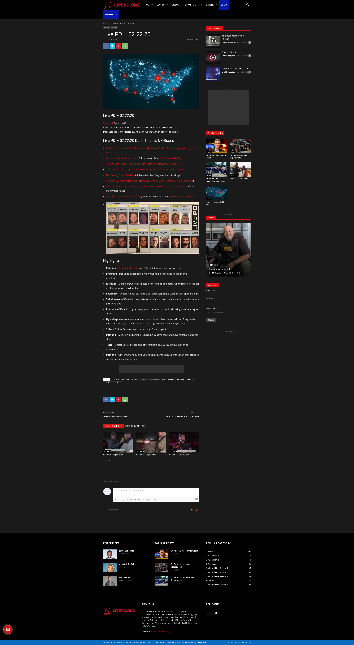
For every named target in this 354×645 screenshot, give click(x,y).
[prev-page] (105, 460)
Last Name (211, 298)
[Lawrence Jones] (110, 554)
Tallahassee (109, 383)
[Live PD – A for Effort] (240, 169)
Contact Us (246, 642)
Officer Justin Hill (172, 163)
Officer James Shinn (175, 186)
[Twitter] (112, 46)
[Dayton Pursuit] (213, 57)
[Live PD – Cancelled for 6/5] (216, 193)
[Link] (147, 499)
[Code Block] (143, 499)
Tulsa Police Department (119, 169)
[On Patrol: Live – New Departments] (240, 146)
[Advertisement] (151, 369)
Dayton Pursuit (229, 52)
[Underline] (124, 499)
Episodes (145, 379)
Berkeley (125, 379)
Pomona (171, 379)
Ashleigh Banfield (127, 564)
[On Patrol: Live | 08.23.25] (184, 442)
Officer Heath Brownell (170, 169)
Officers (210, 4)
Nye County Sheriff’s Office (120, 175)
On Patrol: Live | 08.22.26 (235, 68)
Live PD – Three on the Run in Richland (182, 416)
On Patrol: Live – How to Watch (184, 551)
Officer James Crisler (220, 269)
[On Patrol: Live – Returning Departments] (216, 169)
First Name (211, 290)
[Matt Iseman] (110, 581)
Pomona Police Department (121, 186)
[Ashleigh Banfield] (110, 567)
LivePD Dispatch (228, 42)
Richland (180, 379)
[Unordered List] (135, 499)
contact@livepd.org (161, 631)
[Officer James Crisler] (228, 250)
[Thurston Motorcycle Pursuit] (213, 41)
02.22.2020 (115, 379)
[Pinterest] (118, 46)
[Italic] (120, 499)
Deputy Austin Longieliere (179, 180)
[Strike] (127, 499)
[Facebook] (106, 46)
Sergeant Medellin (128, 268)
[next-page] (109, 460)
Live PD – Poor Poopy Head (115, 416)
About (230, 642)
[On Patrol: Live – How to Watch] (216, 146)
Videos (175, 4)
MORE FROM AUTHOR (135, 426)
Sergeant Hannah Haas (182, 196)
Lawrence (155, 379)
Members (109, 14)
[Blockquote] (139, 499)
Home (148, 4)
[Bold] (116, 499)
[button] (247, 5)
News (209, 152)
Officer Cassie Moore (145, 169)
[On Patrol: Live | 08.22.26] (213, 74)
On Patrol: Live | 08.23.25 (179, 455)
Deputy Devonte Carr (152, 180)
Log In (224, 4)
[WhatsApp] (125, 46)
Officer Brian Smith (151, 163)
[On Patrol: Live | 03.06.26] (118, 442)
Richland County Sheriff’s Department (126, 148)
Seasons (161, 4)
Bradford (135, 379)
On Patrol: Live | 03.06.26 (113, 455)
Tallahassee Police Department (123, 163)
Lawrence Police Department (121, 158)
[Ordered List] (131, 499)
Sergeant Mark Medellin (150, 186)
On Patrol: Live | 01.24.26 (146, 455)
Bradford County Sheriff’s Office (123, 196)
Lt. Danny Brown (157, 148)
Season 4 (114, 23)
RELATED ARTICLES (113, 426)
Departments (192, 4)
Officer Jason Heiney (171, 158)
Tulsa (119, 383)
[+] (154, 499)
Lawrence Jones (126, 551)
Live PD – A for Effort (239, 179)
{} (150, 499)
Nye (163, 379)
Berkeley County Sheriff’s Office (123, 180)
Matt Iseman (124, 577)
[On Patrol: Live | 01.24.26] (151, 442)
